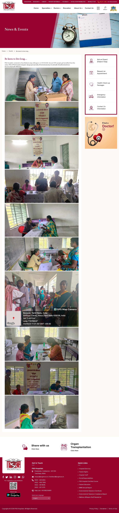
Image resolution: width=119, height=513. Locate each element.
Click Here (35, 449)
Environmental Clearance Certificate (90, 491)
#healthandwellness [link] (64, 65)
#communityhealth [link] (10, 66)
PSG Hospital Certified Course (88, 481)
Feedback (65, 1)
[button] (98, 7)
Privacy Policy (94, 508)
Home (36, 8)
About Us (78, 8)
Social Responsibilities (78, 1)
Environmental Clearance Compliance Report (93, 494)
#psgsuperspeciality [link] (33, 65)
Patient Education (84, 484)
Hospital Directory (84, 468)
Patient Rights (83, 472)
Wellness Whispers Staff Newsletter (90, 497)
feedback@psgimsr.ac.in (56, 476)
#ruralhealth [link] (54, 65)
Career (44, 1)
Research (36, 1)
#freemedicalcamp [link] (44, 65)
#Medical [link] (18, 66)
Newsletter (92, 1)
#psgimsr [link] (24, 65)
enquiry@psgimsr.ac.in (41, 476)
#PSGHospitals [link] (16, 65)
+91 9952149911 (108, 2)
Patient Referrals (54, 1)
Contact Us (89, 8)
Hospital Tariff (83, 475)
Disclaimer (103, 508)
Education (27, 1)
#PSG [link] (10, 65)
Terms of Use (112, 508)
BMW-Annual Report (85, 487)
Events (11, 51)
